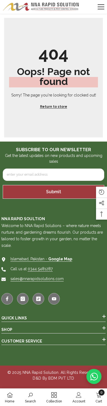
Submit (53, 191)
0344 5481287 (40, 269)
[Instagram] (23, 299)
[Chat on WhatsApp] (94, 376)
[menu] (101, 7)
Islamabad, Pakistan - (41, 259)
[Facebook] (7, 299)
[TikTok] (38, 299)
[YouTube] (54, 299)
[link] (30, 397)
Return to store (53, 107)
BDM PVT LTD (61, 378)
